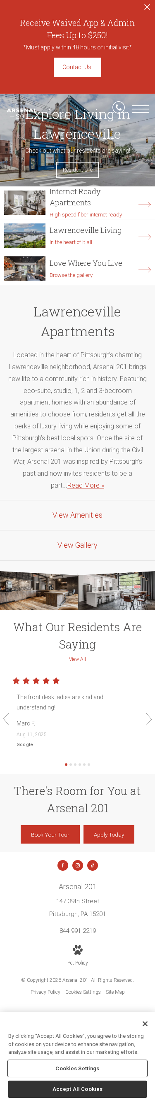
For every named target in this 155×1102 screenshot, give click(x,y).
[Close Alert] (147, 9)
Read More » (85, 485)
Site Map (115, 992)
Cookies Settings (83, 992)
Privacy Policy (45, 992)
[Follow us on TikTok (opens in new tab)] (92, 865)
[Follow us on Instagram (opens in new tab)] (77, 865)
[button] (6, 719)
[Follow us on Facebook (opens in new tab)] (62, 865)
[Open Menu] (140, 109)
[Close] (145, 1024)
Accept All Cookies (77, 1089)
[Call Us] (118, 109)
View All (77, 659)
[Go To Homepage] (21, 113)
